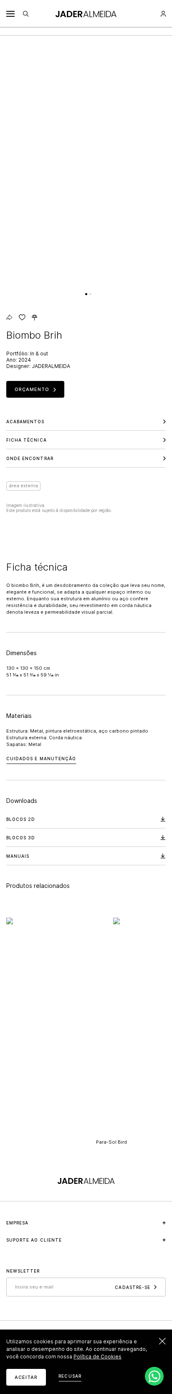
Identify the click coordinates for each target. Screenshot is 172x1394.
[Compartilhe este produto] (9, 317)
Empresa (17, 1222)
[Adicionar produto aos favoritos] (22, 317)
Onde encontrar (29, 458)
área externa (23, 486)
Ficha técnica (26, 439)
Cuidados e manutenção (41, 758)
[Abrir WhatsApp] (154, 1376)
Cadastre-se (132, 1286)
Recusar (69, 1376)
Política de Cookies (97, 1356)
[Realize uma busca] (26, 14)
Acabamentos (25, 421)
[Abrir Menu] (10, 14)
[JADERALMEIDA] (86, 14)
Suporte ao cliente (34, 1239)
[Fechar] (162, 1341)
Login (163, 14)
